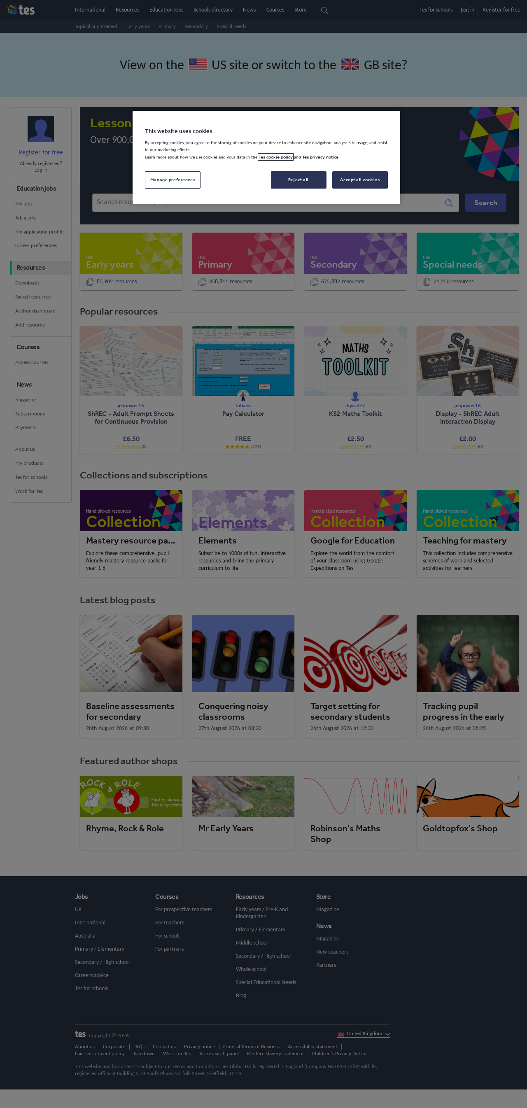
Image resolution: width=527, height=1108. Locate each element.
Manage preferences (172, 179)
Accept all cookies (360, 179)
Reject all (298, 179)
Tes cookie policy (276, 157)
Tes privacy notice (320, 157)
